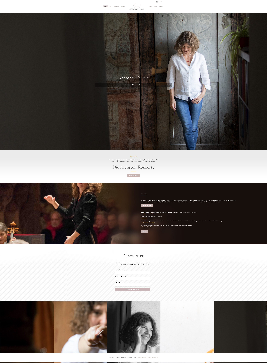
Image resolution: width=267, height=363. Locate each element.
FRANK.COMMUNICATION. (143, 357)
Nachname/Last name (120, 276)
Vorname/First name (120, 270)
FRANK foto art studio (153, 357)
